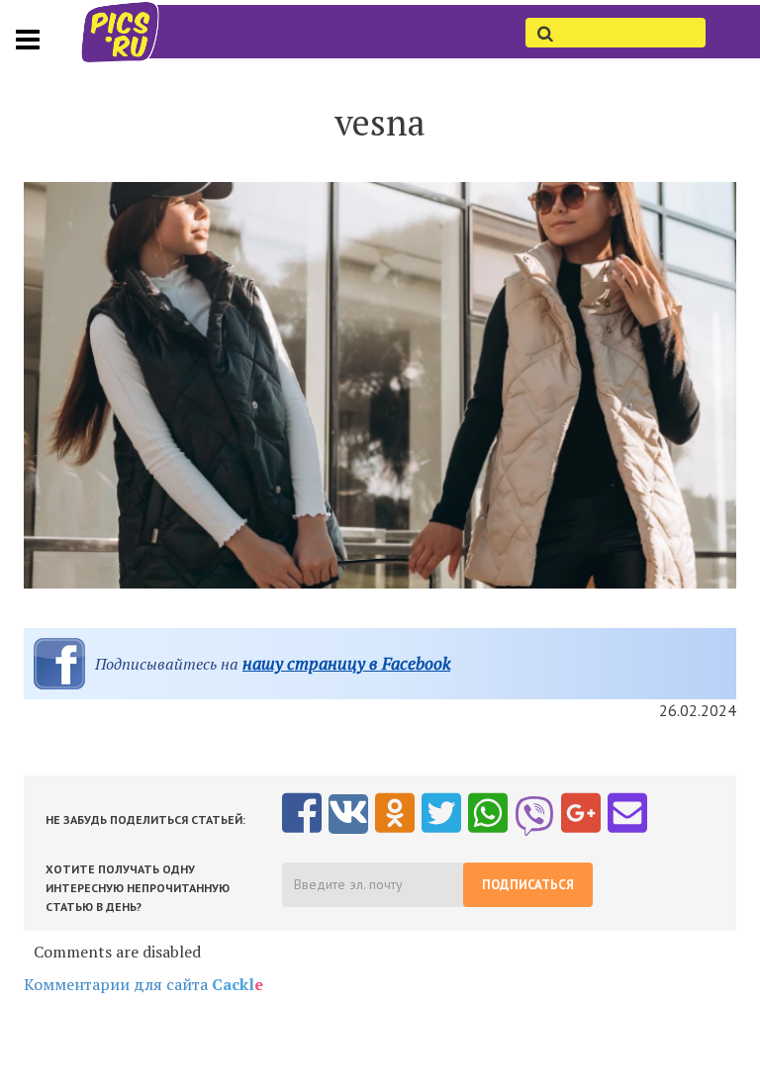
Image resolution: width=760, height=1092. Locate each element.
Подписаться (528, 884)
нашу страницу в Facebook (346, 663)
